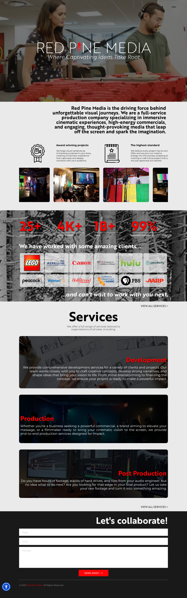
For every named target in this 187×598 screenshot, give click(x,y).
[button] (6, 586)
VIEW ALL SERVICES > (154, 306)
